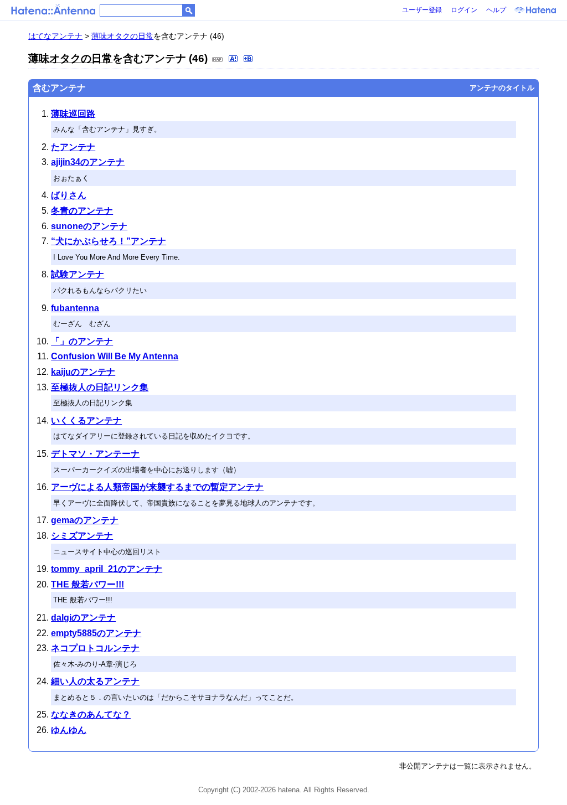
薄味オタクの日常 (122, 36)
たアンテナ (73, 147)
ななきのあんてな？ (91, 714)
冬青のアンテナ (82, 210)
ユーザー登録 (422, 10)
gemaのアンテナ (84, 520)
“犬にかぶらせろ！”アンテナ (108, 241)
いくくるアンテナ (86, 420)
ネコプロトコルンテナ (95, 648)
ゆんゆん (68, 730)
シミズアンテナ (82, 535)
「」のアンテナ (82, 341)
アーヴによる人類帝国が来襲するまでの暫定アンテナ (157, 487)
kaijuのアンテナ (83, 371)
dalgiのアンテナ (83, 617)
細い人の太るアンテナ (95, 681)
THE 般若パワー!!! (87, 584)
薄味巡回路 (73, 113)
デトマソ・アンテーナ (95, 453)
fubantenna (75, 308)
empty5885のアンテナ (96, 633)
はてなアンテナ (55, 36)
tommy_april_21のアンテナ (106, 569)
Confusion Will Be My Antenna (114, 356)
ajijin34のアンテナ (88, 162)
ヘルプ (496, 10)
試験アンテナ (77, 274)
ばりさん (68, 195)
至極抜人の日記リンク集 (99, 387)
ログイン (464, 10)
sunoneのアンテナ (89, 226)
